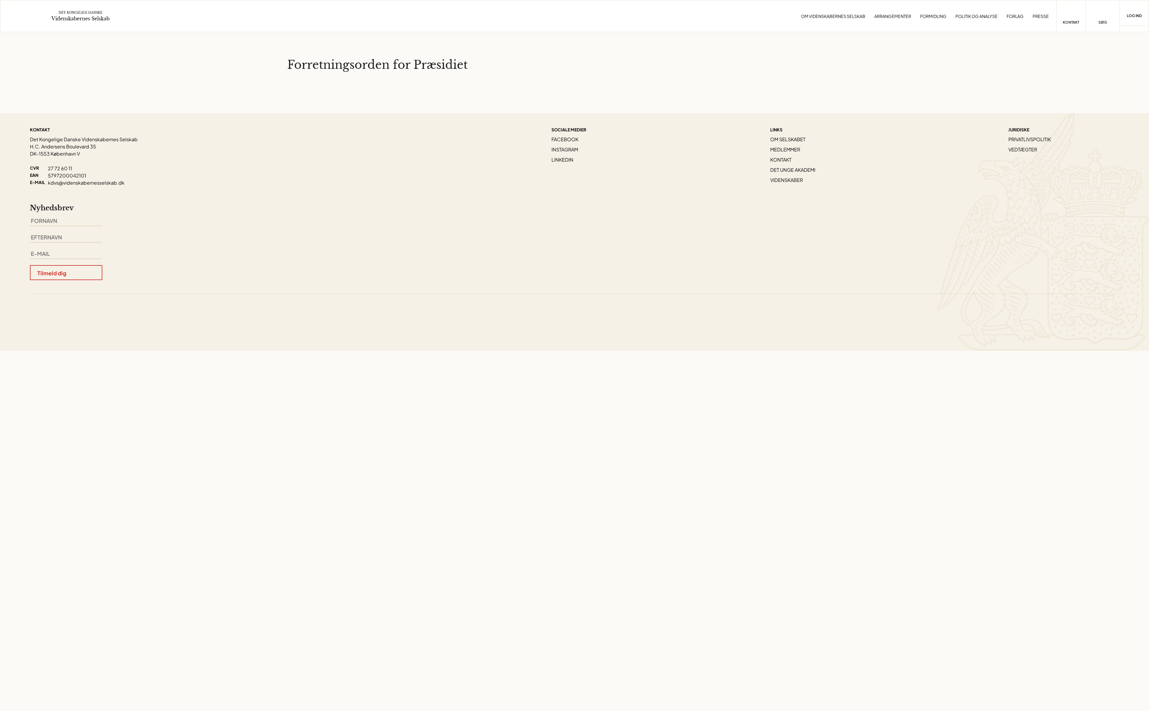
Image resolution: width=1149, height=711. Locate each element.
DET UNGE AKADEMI (792, 170)
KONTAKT (780, 160)
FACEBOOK (564, 139)
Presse (1041, 16)
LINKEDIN (562, 160)
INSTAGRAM (564, 149)
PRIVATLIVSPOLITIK (1029, 139)
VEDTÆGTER (1022, 149)
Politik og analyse (976, 16)
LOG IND (1134, 15)
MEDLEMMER (785, 149)
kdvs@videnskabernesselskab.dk (86, 183)
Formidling (933, 16)
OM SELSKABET (787, 139)
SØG (1102, 22)
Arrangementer (892, 16)
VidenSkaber (786, 180)
